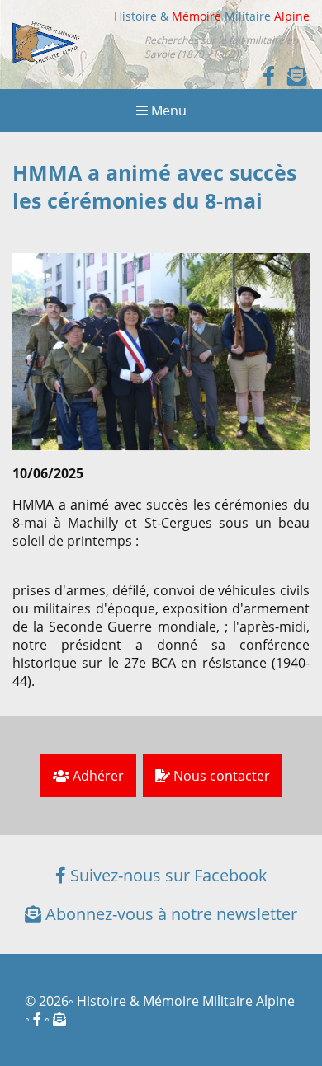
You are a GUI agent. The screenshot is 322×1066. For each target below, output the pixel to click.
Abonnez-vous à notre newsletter (169, 914)
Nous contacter (220, 776)
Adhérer (96, 776)
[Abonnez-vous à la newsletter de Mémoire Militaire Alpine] (59, 1019)
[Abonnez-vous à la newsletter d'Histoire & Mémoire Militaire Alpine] (297, 75)
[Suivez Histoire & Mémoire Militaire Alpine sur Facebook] (269, 75)
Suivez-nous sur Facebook (167, 875)
